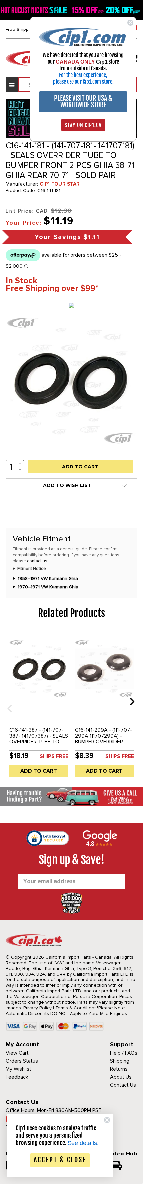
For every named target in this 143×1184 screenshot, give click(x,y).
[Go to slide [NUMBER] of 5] (7, 701)
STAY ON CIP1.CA (83, 125)
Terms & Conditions (76, 1008)
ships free (54, 756)
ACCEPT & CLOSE (60, 1160)
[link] (83, 36)
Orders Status (22, 1061)
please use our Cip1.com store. (83, 81)
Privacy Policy (37, 1008)
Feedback (17, 1077)
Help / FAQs (123, 1053)
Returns (119, 1069)
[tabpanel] (39, 706)
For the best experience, (83, 75)
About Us (121, 1077)
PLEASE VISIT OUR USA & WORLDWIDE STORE (83, 101)
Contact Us (123, 1085)
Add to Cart (38, 771)
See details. (83, 1143)
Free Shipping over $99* (52, 288)
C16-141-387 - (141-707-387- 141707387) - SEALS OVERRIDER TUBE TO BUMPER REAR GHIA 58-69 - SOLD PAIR (38, 742)
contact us (37, 560)
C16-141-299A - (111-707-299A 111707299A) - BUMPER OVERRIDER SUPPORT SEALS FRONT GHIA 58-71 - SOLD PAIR (103, 742)
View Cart (17, 1053)
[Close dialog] (130, 22)
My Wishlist (18, 1069)
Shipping (119, 1061)
